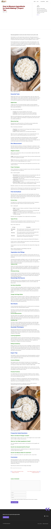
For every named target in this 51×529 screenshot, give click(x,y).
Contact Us (6, 517)
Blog (37, 1)
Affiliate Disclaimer (45, 523)
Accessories (43, 1)
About (47, 1)
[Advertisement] (25, 23)
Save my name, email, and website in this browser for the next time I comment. (24, 499)
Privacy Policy (40, 523)
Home (35, 1)
